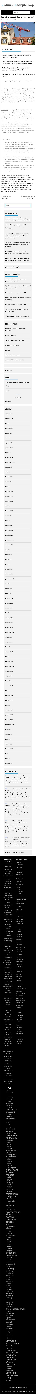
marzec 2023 (8, 515)
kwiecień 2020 (9, 603)
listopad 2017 (9, 719)
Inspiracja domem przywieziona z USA (15, 292)
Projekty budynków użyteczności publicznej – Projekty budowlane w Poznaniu (8, 1039)
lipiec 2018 (8, 681)
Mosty (19, 906)
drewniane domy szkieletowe (10, 1116)
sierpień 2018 (8, 676)
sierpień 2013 (8, 763)
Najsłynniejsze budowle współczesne (19, 901)
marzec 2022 (8, 559)
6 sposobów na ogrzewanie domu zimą (8, 1022)
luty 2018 (7, 705)
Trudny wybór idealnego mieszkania (8, 1059)
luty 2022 (7, 564)
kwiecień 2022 (9, 554)
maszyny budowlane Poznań (12, 1170)
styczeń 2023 (8, 525)
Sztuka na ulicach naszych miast (19, 1019)
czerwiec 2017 (9, 744)
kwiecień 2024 (9, 477)
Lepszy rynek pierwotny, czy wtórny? (15, 148)
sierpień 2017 (8, 734)
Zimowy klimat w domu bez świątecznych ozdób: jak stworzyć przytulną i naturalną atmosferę (21, 806)
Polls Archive (8, 401)
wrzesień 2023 (9, 496)
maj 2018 (7, 690)
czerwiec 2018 (9, 685)
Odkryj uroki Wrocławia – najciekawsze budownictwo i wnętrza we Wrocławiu (16, 822)
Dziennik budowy (19, 935)
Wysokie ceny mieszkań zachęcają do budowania (19, 873)
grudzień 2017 (9, 715)
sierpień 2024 (8, 467)
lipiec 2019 (8, 647)
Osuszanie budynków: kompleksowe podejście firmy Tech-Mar (8, 895)
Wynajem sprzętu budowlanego (9, 1368)
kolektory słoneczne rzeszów (9, 1163)
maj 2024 (7, 472)
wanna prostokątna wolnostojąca (12, 1350)
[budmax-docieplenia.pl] (3, 12)
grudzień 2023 (9, 491)
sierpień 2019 (8, 642)
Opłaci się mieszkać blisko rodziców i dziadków (19, 1029)
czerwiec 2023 (9, 501)
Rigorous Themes (30, 1391)
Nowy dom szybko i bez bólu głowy (19, 1009)
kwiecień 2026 (9, 428)
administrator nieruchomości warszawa (9, 1093)
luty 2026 (7, 438)
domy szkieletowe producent (11, 1109)
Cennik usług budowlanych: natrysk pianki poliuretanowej (8, 873)
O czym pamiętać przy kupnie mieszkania (19, 958)
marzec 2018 (8, 700)
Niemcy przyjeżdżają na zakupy (8, 905)
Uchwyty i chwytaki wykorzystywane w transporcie (17, 81)
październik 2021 (9, 579)
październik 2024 (9, 462)
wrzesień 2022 (9, 545)
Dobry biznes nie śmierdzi (12, 142)
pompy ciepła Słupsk (9, 1248)
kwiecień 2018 (9, 695)
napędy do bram (9, 1184)
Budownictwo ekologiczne (12, 355)
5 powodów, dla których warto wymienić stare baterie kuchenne (8, 930)
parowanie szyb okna (17, 183)
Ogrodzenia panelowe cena (10, 1229)
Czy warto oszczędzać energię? (14, 165)
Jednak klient (4, 110)
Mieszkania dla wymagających (19, 986)
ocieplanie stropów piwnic (16, 181)
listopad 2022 (9, 535)
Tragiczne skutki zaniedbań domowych (16, 157)
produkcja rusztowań (22, 185)
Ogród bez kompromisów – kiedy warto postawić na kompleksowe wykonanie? (8, 973)
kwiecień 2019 (9, 661)
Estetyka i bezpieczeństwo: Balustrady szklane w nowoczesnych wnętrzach (19, 997)
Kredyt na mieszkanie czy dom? (19, 942)
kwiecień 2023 (9, 511)
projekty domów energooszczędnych (22, 187)
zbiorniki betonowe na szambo (12, 1376)
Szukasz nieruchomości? (12, 345)
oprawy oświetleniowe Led (10, 1235)
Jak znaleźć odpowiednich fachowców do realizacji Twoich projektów (8, 987)
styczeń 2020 (8, 617)
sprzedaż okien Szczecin (7, 189)
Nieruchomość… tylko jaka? (19, 929)
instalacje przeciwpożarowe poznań (17, 177)
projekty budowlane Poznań (9, 1285)
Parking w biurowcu (8, 1028)
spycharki (9, 1330)
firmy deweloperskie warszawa (10, 1129)
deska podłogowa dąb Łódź (9, 1103)
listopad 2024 (9, 457)
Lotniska (7, 350)
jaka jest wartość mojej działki (13, 267)
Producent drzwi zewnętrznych (9, 1260)
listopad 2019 (9, 627)
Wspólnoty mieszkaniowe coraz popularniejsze (8, 1067)
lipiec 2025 (8, 452)
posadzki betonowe (11, 1254)
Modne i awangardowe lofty (8, 1051)
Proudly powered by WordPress (9, 1391)
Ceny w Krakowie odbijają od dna (19, 968)
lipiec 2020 (8, 593)
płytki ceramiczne (28, 183)
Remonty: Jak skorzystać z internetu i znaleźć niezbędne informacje (8, 1001)
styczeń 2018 (8, 710)
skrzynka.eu (8, 370)
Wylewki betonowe (10, 1363)
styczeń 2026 (8, 443)
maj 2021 (7, 583)
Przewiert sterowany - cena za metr (14, 852)
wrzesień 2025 (9, 447)
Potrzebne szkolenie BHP (8, 1075)
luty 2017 (7, 753)
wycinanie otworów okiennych (9, 191)
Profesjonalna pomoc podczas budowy (8, 1081)
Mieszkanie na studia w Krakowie (19, 978)
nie (8, 391)
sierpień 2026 (8, 413)
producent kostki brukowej (10, 1266)
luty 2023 (7, 520)
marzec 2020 (8, 608)
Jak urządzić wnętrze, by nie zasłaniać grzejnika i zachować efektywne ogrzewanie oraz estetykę (17, 227)
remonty (9, 1322)
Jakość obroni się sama (8, 865)
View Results (18, 397)
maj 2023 (7, 506)
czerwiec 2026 (9, 418)
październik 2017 (9, 724)
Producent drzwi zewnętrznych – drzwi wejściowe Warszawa (8, 951)
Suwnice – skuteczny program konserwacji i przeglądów (8, 883)
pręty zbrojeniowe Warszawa (8, 185)
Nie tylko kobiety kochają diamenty (8, 1013)
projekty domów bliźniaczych (9, 1300)
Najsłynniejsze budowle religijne (19, 949)
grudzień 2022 (9, 530)
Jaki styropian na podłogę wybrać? (8, 941)
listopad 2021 (9, 574)
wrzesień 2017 (9, 729)
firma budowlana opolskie (9, 1123)
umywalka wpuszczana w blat (23, 189)
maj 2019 (7, 656)
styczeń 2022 (8, 569)
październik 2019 (9, 632)
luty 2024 (7, 486)
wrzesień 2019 (9, 637)
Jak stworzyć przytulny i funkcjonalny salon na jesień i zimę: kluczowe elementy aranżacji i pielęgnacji (17, 244)
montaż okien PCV (10, 1177)
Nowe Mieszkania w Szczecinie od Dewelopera (10, 1204)
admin (20, 20)
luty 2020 (7, 613)
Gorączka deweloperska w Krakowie (19, 913)
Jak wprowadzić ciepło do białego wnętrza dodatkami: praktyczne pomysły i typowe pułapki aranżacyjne (17, 235)
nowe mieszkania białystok (19, 179)
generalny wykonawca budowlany (12, 1135)
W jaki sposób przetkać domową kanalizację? (17, 316)
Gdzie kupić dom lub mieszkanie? (14, 360)
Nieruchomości (11, 175)
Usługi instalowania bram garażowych (15, 304)
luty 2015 (7, 758)
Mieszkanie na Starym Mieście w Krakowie (19, 1040)
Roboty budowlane (10, 335)
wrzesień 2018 (9, 671)
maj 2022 (7, 549)
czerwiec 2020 (9, 598)
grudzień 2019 (9, 622)
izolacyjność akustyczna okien (11, 1156)
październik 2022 (9, 540)
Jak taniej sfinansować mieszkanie (14, 340)
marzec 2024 (8, 481)
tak (8, 386)
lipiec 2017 (8, 739)
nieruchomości (10, 1189)
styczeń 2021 (8, 588)
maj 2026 (7, 423)
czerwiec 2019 (9, 651)
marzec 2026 (8, 433)
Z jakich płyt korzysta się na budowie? (8, 962)
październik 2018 (9, 666)
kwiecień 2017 (9, 749)
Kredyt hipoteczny (19, 863)
